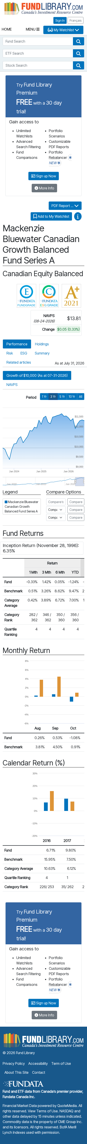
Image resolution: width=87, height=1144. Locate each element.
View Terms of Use (43, 1111)
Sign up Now (45, 176)
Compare (75, 502)
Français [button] (75, 20)
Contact (38, 1072)
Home (7, 29)
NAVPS (12, 384)
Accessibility (38, 1063)
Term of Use (61, 1063)
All (80, 396)
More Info (46, 188)
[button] (78, 41)
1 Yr (44, 396)
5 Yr (62, 396)
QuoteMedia (67, 1105)
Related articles (18, 362)
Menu (31, 29)
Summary (42, 353)
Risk (9, 353)
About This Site (16, 1072)
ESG (24, 353)
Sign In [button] (60, 20)
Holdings (42, 344)
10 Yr (72, 396)
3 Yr (53, 396)
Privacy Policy (14, 1063)
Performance (16, 344)
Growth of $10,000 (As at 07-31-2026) (37, 375)
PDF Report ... (63, 205)
